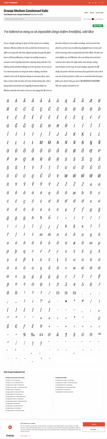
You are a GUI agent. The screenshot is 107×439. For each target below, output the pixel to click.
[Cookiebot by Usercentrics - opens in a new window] (10, 436)
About (86, 13)
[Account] (89, 2)
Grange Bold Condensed (12, 403)
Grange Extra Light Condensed (14, 385)
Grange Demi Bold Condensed (14, 399)
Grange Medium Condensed (13, 394)
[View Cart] (99, 3)
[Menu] (102, 3)
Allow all (94, 424)
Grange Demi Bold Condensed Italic (16, 401)
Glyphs (92, 13)
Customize (93, 429)
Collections (99, 13)
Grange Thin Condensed (12, 380)
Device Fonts (12, 14)
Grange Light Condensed (12, 389)
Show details (24, 436)
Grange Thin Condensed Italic (14, 382)
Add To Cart (98, 26)
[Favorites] (92, 2)
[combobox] (52, 3)
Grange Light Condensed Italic (14, 392)
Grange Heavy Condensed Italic (14, 410)
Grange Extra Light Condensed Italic (16, 387)
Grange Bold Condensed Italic (14, 406)
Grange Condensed (23, 14)
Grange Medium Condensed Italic (15, 396)
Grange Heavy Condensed (13, 408)
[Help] (95, 2)
